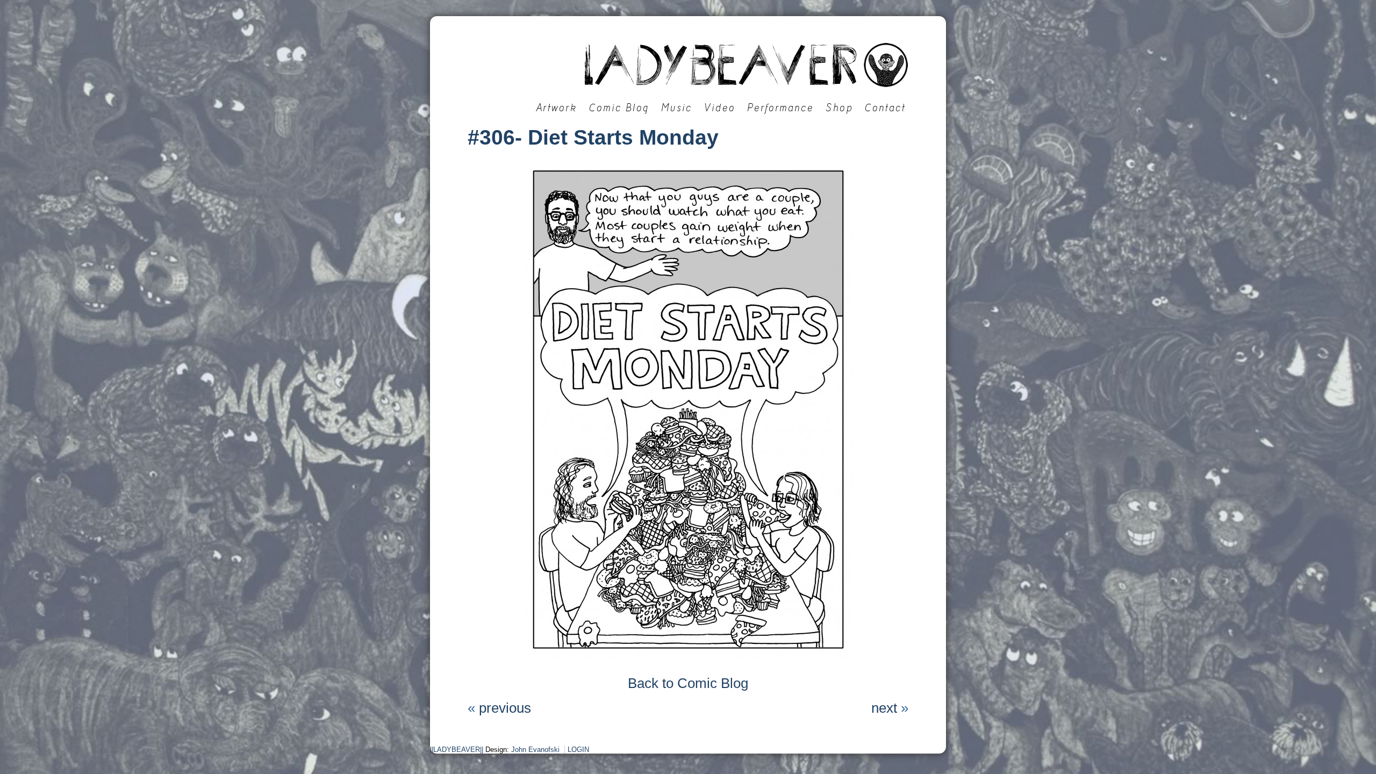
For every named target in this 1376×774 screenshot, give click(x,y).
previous (505, 708)
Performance (780, 108)
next (884, 708)
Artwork (556, 108)
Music (676, 108)
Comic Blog (619, 108)
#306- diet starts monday (593, 137)
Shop (839, 108)
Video (719, 108)
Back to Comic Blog (688, 683)
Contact (885, 108)
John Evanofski (535, 750)
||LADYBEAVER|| (456, 750)
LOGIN (578, 750)
